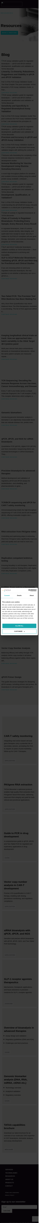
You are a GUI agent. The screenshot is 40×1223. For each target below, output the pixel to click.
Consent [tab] (7, 595)
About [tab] (32, 595)
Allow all (19, 626)
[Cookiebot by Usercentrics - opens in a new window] (28, 590)
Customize (18, 631)
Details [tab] (19, 595)
